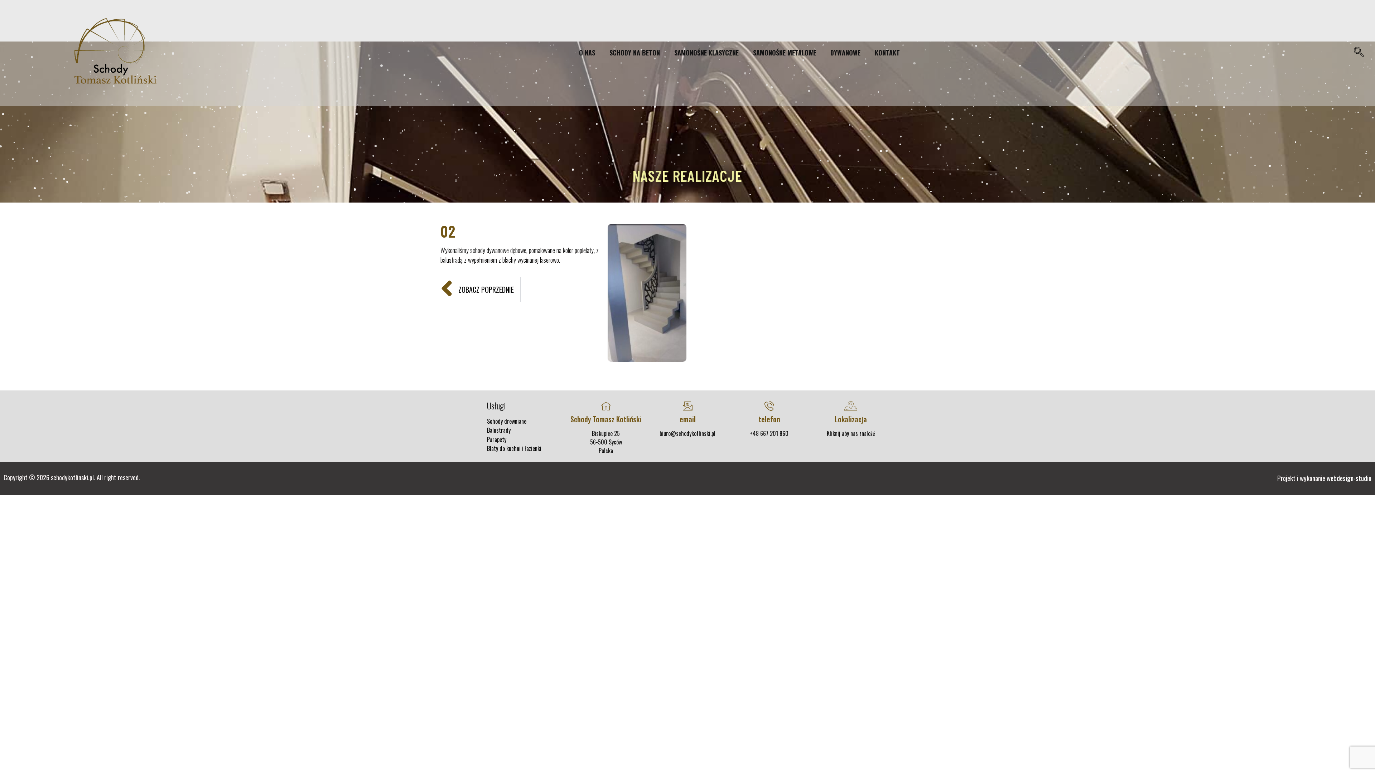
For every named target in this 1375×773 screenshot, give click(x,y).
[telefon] (769, 406)
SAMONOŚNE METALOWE (784, 52)
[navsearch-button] (1358, 53)
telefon (769, 419)
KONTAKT (887, 52)
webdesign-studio (1349, 478)
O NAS (587, 52)
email (688, 419)
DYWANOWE (845, 52)
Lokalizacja (851, 419)
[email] (688, 406)
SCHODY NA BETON (634, 52)
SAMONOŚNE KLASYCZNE (706, 52)
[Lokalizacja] (851, 406)
